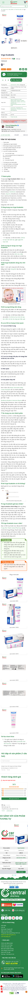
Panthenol (12, 192)
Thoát (17, 887)
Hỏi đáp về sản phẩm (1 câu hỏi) (14, 754)
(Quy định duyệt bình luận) (9, 780)
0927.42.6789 (12, 963)
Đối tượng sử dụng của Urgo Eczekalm (12, 146)
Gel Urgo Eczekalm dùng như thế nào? (12, 147)
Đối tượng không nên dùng (9, 149)
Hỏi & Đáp (16, 135)
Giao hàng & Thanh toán (7, 950)
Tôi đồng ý (12, 887)
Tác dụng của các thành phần (10, 162)
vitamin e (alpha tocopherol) (21, 864)
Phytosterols (13, 109)
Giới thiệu (3, 925)
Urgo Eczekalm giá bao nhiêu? (10, 166)
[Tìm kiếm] (25, 6)
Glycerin (8, 194)
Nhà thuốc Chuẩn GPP (7, 929)
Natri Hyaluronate (16, 100)
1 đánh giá (18, 58)
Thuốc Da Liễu (14, 117)
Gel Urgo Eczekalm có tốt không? (10, 164)
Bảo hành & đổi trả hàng (7, 948)
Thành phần (6, 142)
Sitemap (3, 954)
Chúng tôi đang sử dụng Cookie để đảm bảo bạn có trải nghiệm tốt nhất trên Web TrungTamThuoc (13, 883)
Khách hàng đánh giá (11, 776)
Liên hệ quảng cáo (5, 936)
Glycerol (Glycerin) (15, 99)
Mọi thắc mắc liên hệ (9, 958)
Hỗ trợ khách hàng (8, 922)
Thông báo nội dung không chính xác (10, 933)
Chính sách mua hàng (6, 945)
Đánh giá (25, 135)
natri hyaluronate (21, 863)
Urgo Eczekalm (21, 848)
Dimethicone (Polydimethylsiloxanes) (16, 103)
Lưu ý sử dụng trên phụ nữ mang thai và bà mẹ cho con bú (13, 156)
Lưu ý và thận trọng (9, 153)
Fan (7, 910)
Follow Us (4, 915)
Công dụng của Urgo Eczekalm (10, 144)
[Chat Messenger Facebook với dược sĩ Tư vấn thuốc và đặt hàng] (4, 76)
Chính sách (5, 940)
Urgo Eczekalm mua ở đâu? (10, 167)
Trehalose (19, 109)
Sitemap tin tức (10, 954)
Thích (3, 770)
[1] (6, 469)
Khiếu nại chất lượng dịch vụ (8, 934)
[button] (12, 875)
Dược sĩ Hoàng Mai (11, 125)
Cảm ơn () (9, 810)
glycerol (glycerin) (19, 862)
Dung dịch (13, 269)
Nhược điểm (6, 171)
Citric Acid (23, 101)
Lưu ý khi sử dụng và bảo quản (10, 151)
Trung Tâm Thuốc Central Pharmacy (11, 528)
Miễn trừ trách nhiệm (6, 931)
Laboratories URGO (15, 84)
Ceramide (13, 107)
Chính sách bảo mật (13, 885)
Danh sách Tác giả (5, 952)
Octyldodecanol (19, 107)
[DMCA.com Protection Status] (11, 993)
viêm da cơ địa (18, 254)
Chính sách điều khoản (7, 943)
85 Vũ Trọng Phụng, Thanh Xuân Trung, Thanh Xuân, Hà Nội (14, 968)
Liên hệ (3, 927)
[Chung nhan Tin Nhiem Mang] (17, 993)
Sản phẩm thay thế (9, 160)
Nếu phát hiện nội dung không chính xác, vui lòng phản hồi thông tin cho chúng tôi (14, 121)
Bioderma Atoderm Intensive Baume (11, 400)
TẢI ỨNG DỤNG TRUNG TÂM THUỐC (11, 972)
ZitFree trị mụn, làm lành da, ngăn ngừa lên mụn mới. (14, 240)
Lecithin (18, 101)
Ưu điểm (6, 169)
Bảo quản (7, 158)
